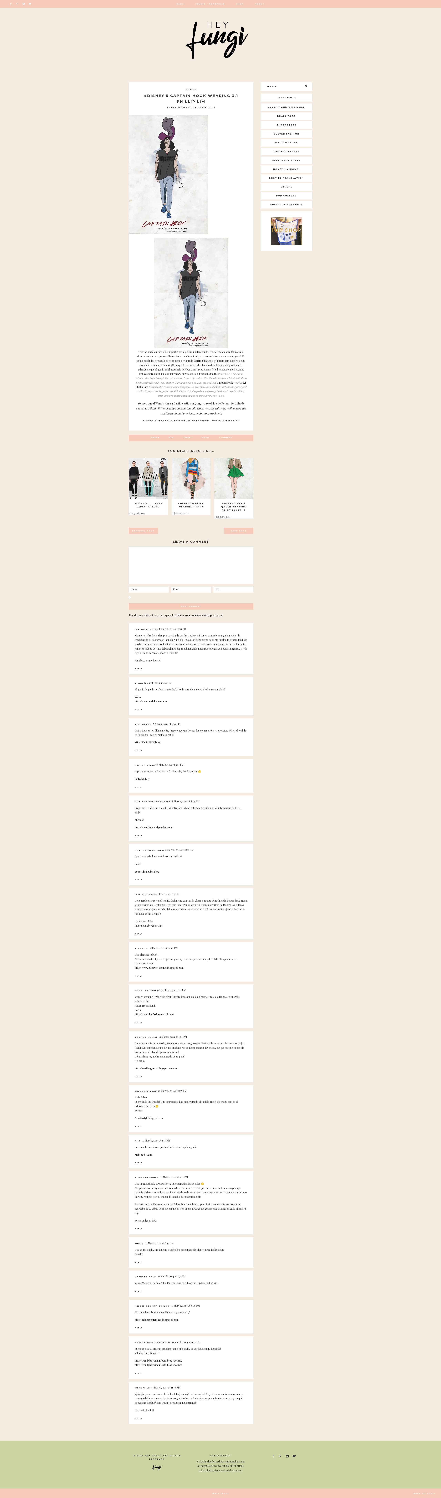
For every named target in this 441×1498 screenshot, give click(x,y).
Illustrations (199, 421)
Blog (180, 4)
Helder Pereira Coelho (152, 1306)
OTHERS (191, 90)
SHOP (240, 4)
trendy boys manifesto (152, 1342)
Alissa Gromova (147, 1177)
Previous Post (143, 531)
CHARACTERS (286, 125)
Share (155, 437)
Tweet (187, 437)
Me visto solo (145, 1277)
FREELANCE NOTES (286, 160)
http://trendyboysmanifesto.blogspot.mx (158, 1360)
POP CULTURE (286, 196)
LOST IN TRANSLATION (286, 178)
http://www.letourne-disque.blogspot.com (159, 967)
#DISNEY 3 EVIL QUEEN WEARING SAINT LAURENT (234, 506)
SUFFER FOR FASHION (286, 204)
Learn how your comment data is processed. (197, 615)
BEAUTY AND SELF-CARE (286, 107)
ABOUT (259, 4)
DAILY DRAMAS (286, 142)
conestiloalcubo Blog (147, 871)
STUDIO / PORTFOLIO (210, 4)
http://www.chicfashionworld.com (154, 1014)
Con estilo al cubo (149, 850)
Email (206, 437)
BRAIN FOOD (286, 116)
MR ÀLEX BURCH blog (148, 742)
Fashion (180, 421)
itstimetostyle (146, 629)
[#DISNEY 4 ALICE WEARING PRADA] (191, 478)
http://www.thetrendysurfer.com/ (154, 827)
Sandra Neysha (146, 1091)
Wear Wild (142, 1388)
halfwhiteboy (145, 765)
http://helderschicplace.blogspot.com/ (157, 1319)
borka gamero (145, 991)
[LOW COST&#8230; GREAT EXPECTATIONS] (148, 478)
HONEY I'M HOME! (286, 169)
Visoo (139, 683)
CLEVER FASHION (286, 134)
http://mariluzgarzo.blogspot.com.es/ (156, 1068)
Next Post (239, 531)
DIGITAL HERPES (286, 151)
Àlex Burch (143, 724)
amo (138, 1141)
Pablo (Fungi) (181, 107)
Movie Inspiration (226, 421)
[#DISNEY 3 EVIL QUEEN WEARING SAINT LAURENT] (233, 478)
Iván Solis (142, 894)
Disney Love (163, 421)
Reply (138, 669)
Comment (226, 437)
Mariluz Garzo (146, 1037)
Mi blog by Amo (143, 1154)
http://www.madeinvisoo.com (151, 701)
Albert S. (142, 948)
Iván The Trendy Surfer (153, 802)
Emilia (139, 1243)
